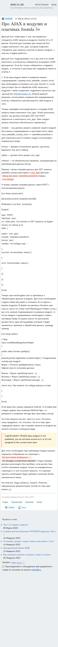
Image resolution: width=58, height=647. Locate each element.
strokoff (8, 18)
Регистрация (41, 5)
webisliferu (36, 570)
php (40, 502)
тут (9, 489)
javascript (17, 502)
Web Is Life (31, 6)
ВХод (54, 5)
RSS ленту (17, 563)
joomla (30, 502)
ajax (6, 502)
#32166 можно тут (22, 94)
